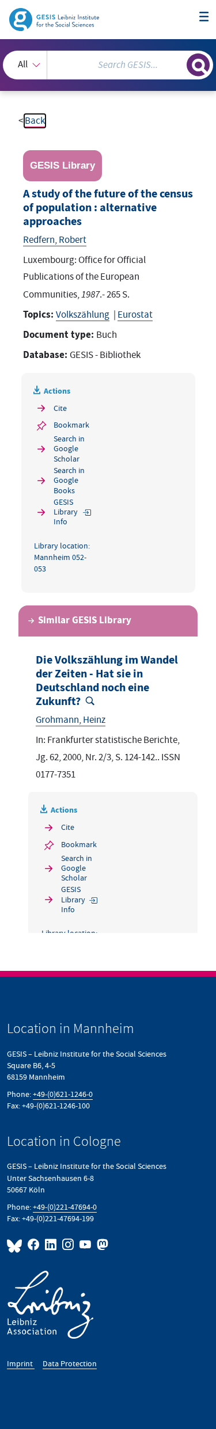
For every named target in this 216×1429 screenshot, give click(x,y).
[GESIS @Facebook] (34, 1244)
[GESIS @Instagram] (68, 1244)
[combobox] (108, 65)
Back (35, 121)
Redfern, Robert (54, 240)
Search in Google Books (69, 480)
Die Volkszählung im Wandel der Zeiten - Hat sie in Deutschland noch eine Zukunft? (107, 681)
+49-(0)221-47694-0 (65, 1207)
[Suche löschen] (177, 63)
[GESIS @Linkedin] (51, 1244)
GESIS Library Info (66, 512)
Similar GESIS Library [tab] (84, 620)
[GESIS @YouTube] (85, 1244)
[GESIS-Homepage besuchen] (55, 19)
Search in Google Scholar (69, 448)
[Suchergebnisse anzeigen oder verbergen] (198, 65)
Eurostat (135, 314)
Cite (60, 408)
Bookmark (71, 425)
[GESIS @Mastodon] (101, 1244)
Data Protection (70, 1363)
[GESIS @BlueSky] (16, 1244)
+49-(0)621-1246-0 (63, 1094)
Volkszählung (82, 314)
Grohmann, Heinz (70, 720)
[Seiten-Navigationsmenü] (204, 17)
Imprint (21, 1363)
